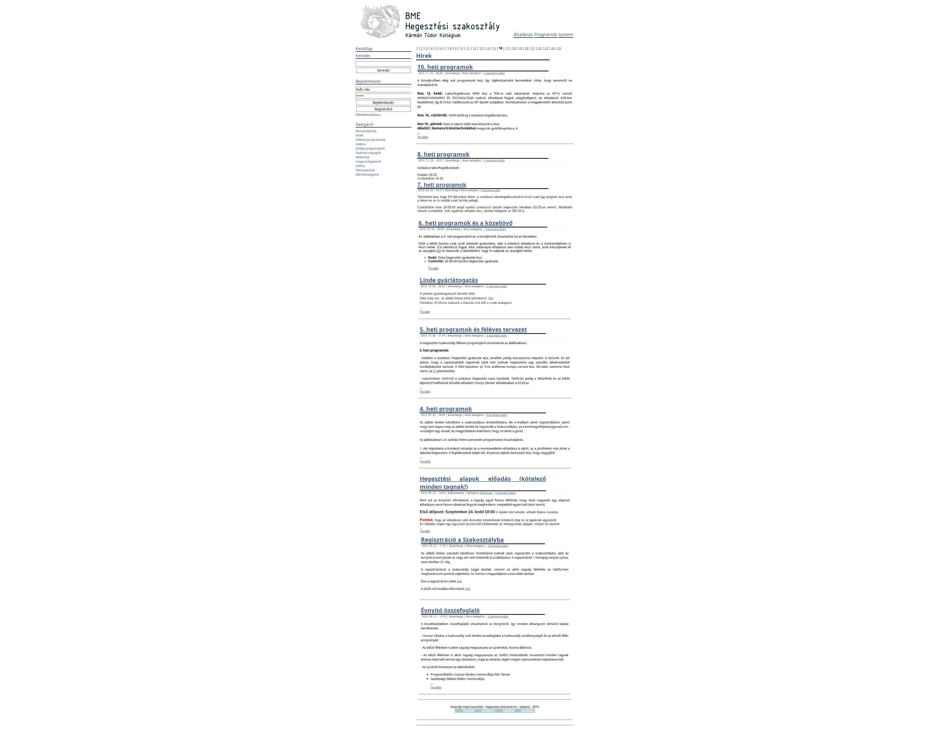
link (490, 298)
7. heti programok (441, 184)
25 (559, 48)
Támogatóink (365, 170)
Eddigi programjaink (370, 148)
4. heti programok (446, 409)
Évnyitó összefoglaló (450, 610)
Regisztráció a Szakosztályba (462, 539)
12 (474, 48)
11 (468, 48)
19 (520, 48)
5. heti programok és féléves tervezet (473, 329)
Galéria (361, 144)
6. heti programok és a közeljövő (466, 223)
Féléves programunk (370, 139)
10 (461, 48)
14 (487, 48)
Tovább (422, 137)
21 (533, 48)
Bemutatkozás (366, 131)
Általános (523, 34)
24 (552, 48)
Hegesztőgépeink (368, 161)
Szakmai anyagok (368, 152)
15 (494, 48)
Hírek (359, 135)
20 (526, 48)
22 (539, 48)
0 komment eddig (494, 73)
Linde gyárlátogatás (449, 280)
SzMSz (360, 166)
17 (507, 48)
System (565, 34)
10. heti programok (445, 67)
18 (513, 48)
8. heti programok (443, 154)
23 (546, 48)
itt (438, 251)
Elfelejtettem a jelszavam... (368, 114)
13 (481, 48)
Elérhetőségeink (367, 174)
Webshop (362, 157)
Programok (545, 34)
